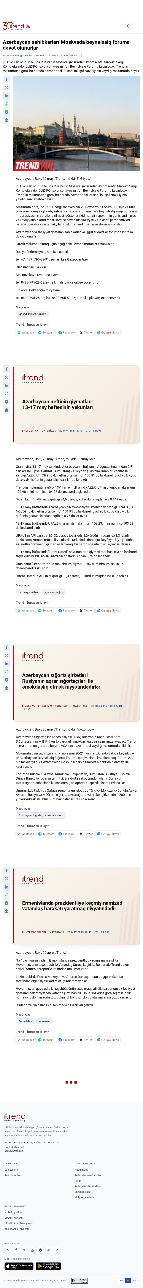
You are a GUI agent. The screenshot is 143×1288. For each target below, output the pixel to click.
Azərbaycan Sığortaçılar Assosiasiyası (41, 815)
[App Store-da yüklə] (19, 1266)
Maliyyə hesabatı (84, 1197)
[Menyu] (136, 26)
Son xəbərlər (11, 1169)
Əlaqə (77, 1180)
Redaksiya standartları (87, 1186)
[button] (6, 79)
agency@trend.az (13, 1150)
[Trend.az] (16, 26)
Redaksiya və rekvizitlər (87, 1175)
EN (121, 1280)
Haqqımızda (81, 1169)
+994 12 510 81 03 (14, 1146)
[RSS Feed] (57, 1250)
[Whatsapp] (7, 1250)
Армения (44, 1021)
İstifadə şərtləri (13, 1212)
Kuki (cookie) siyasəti (16, 1228)
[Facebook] (16, 1250)
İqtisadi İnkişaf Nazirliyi (33, 314)
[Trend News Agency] (14, 1117)
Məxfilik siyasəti (13, 1218)
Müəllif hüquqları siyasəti (18, 1223)
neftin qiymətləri (28, 592)
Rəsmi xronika (12, 1175)
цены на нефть (54, 592)
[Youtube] (32, 1250)
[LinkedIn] (48, 1250)
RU (134, 1280)
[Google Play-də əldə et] (48, 1266)
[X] (24, 1250)
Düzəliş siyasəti (83, 1191)
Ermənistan (25, 1021)
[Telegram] (40, 1250)
